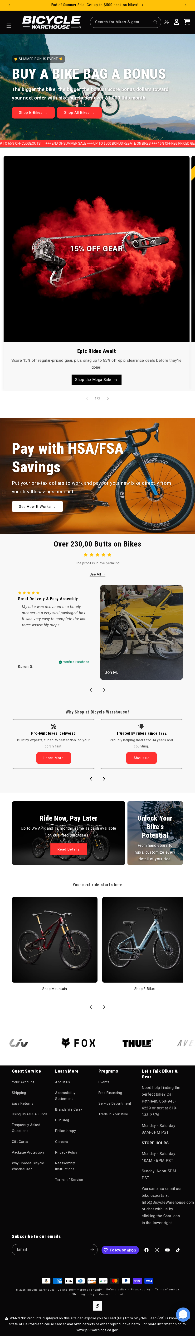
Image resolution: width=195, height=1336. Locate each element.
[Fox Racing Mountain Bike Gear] (58, 1043)
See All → (97, 574)
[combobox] (125, 22)
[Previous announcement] (9, 5)
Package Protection (28, 1152)
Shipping (19, 1093)
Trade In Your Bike (113, 1114)
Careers (61, 1142)
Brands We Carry (68, 1109)
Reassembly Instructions (65, 1166)
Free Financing (110, 1093)
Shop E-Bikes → (33, 112)
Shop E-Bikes (145, 989)
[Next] (108, 398)
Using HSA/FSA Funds (30, 1114)
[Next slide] (104, 690)
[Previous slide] (91, 690)
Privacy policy (141, 1289)
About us (141, 758)
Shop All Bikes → (79, 112)
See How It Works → (37, 506)
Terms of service (167, 1289)
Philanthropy (65, 1131)
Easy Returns (22, 1103)
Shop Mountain (54, 989)
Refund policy (116, 1289)
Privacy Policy (66, 1152)
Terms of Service (69, 1180)
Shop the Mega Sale (93, 379)
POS (59, 1289)
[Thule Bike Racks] (117, 1043)
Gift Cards (20, 1142)
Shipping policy (83, 1294)
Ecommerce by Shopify (85, 1289)
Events (104, 1082)
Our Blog (62, 1120)
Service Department (114, 1103)
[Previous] (87, 398)
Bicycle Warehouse (41, 1289)
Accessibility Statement (65, 1096)
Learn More (54, 758)
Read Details (69, 849)
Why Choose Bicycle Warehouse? (28, 1166)
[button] (9, 25)
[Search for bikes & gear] (155, 22)
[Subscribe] (92, 1249)
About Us (62, 1082)
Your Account (23, 1082)
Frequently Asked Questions (26, 1128)
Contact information (113, 1294)
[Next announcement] (185, 5)
